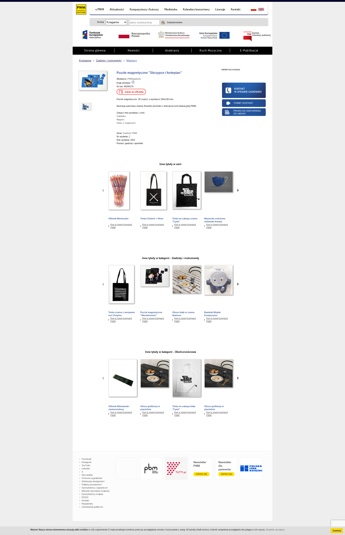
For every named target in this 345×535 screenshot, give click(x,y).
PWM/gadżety (134, 79)
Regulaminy (87, 503)
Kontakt (85, 500)
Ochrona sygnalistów (92, 478)
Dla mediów (87, 475)
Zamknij (337, 530)
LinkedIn (86, 468)
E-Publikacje (249, 50)
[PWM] (81, 10)
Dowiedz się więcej (275, 529)
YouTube (86, 465)
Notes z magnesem (126, 123)
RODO (85, 497)
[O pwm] (98, 10)
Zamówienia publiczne (92, 507)
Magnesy (131, 60)
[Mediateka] (171, 10)
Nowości (134, 50)
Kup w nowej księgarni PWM (121, 226)
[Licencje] (220, 10)
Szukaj (163, 22)
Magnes (120, 119)
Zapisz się (201, 474)
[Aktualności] (117, 10)
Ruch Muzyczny (211, 50)
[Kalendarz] (196, 10)
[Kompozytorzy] (144, 10)
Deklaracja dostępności (93, 481)
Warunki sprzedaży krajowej (95, 491)
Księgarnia (85, 60)
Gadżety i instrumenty (109, 60)
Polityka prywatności (92, 484)
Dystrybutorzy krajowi (92, 494)
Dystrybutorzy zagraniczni (94, 488)
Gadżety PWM (130, 133)
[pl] (251, 10)
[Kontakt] (236, 10)
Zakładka (121, 116)
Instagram (86, 462)
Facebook (86, 459)
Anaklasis (172, 50)
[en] (263, 10)
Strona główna (95, 50)
